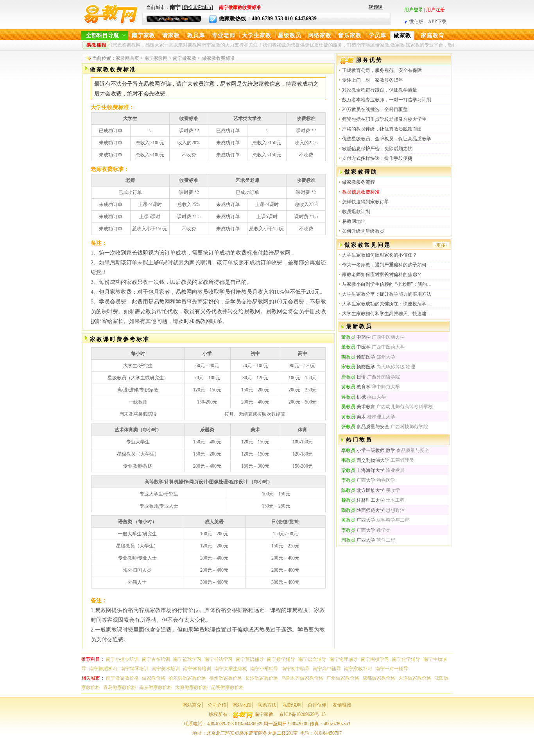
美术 (353, 417)
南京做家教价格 (155, 687)
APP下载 (437, 21)
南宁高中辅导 (327, 668)
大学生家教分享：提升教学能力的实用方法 (386, 294)
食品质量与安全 (365, 426)
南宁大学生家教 (230, 668)
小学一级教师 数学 (368, 450)
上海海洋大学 (363, 470)
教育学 (356, 386)
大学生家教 (256, 35)
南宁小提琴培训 (122, 659)
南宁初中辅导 (295, 668)
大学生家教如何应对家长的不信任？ (379, 255)
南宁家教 (143, 35)
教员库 (196, 35)
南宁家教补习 (358, 668)
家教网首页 (127, 58)
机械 (353, 397)
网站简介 (192, 705)
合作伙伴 (317, 705)
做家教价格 (153, 678)
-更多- (441, 245)
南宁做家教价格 (122, 678)
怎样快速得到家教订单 (365, 202)
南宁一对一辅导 (391, 668)
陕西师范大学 (363, 510)
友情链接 (342, 705)
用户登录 (413, 10)
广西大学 (358, 480)
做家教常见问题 (367, 245)
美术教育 (358, 406)
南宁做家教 (184, 58)
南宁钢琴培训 (134, 668)
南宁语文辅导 (312, 659)
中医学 (356, 347)
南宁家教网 (156, 58)
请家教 (171, 35)
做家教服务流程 (358, 182)
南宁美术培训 (166, 668)
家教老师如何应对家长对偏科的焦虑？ (382, 274)
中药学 (356, 337)
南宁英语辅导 (250, 659)
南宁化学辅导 (406, 659)
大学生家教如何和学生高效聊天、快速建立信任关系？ (387, 313)
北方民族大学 (363, 490)
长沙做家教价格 (261, 678)
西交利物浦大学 (365, 460)
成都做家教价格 (378, 678)
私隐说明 (292, 705)
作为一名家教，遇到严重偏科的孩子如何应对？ (387, 264)
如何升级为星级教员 (363, 231)
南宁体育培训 (197, 668)
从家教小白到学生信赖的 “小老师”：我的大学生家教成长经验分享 (387, 284)
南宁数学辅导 (281, 659)
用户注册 (435, 10)
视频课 (376, 7)
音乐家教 (350, 35)
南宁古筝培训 (156, 659)
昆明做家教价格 (227, 687)
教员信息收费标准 (361, 192)
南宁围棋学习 (375, 659)
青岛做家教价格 (119, 687)
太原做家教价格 (191, 687)
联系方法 (267, 705)
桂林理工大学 (363, 500)
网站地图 (242, 705)
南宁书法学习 (218, 659)
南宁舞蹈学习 (103, 668)
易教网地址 (354, 221)
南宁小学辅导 (264, 668)
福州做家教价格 (225, 678)
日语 (353, 377)
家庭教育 (432, 35)
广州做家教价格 (342, 678)
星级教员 (289, 35)
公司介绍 (217, 705)
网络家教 (320, 35)
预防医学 (358, 357)
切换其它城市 (197, 7)
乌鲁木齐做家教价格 (302, 678)
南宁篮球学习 (187, 659)
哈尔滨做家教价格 (187, 678)
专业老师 (223, 35)
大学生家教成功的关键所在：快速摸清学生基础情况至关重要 (387, 304)
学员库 (377, 35)
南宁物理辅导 (344, 659)
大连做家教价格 (414, 678)
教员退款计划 (356, 211)
